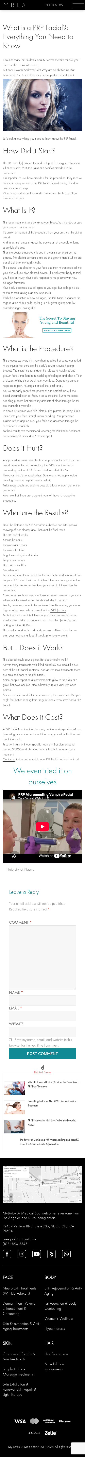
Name (16, 992)
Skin (7, 1343)
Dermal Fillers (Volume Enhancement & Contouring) (19, 1308)
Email (15, 1008)
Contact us (9, 759)
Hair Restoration (56, 1353)
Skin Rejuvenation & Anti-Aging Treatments (21, 1326)
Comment (20, 922)
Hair (49, 1343)
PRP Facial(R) (15, 163)
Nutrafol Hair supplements (54, 1366)
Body (50, 1277)
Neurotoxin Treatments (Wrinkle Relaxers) (19, 1291)
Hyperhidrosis (54, 1328)
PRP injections (58, 610)
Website (16, 1023)
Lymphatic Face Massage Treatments (18, 1371)
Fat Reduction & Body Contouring (60, 1306)
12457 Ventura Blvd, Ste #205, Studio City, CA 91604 (38, 1228)
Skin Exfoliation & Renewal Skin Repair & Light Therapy (19, 1389)
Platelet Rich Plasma (21, 869)
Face (8, 1277)
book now (54, 5)
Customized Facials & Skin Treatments (19, 1356)
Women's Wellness (58, 1318)
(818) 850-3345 (15, 1243)
